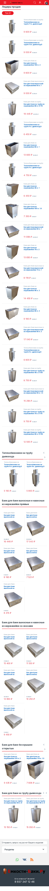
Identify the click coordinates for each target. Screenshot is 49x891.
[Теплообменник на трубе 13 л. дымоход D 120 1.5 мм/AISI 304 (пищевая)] (13, 47)
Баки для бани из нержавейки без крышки (33, 61)
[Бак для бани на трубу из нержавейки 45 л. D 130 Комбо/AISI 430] (13, 375)
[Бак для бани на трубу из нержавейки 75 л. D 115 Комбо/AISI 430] (13, 416)
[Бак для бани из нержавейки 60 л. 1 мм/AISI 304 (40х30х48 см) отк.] (13, 149)
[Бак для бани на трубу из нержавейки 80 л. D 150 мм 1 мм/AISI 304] (13, 436)
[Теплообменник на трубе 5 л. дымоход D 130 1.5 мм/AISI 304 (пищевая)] (13, 354)
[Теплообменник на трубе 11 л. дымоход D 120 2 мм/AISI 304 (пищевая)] (13, 26)
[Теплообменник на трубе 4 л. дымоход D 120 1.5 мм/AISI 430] (13, 170)
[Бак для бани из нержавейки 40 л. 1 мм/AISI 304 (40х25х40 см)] (13, 190)
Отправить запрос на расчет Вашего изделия (22, 842)
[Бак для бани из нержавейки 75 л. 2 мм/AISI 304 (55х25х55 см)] (13, 252)
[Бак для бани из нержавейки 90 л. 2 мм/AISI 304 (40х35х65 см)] (13, 293)
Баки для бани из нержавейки (30, 184)
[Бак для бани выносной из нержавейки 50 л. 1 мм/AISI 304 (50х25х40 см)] (13, 88)
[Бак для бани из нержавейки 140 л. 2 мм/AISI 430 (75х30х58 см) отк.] (13, 67)
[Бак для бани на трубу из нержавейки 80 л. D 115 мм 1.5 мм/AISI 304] (13, 108)
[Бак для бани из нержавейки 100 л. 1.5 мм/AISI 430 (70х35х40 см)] (13, 211)
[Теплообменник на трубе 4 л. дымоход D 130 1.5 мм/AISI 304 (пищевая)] (13, 129)
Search (34, 2)
